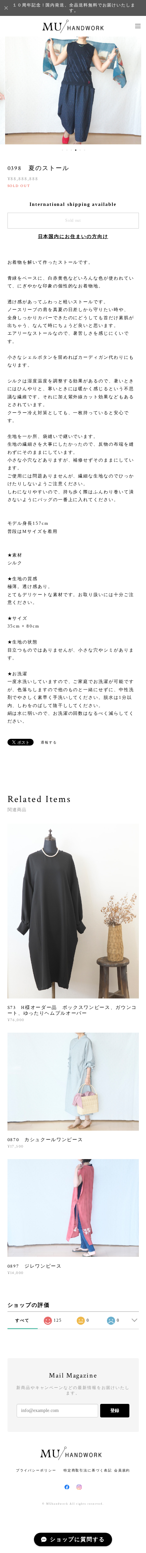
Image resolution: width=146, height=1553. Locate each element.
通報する (49, 742)
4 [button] (75, 150)
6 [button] (84, 150)
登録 (114, 1410)
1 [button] (62, 150)
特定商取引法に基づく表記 (87, 1470)
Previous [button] (10, 90)
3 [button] (71, 150)
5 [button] (80, 150)
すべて (22, 1320)
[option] (73, 90)
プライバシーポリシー (36, 1470)
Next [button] (135, 90)
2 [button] (67, 150)
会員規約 (122, 1470)
